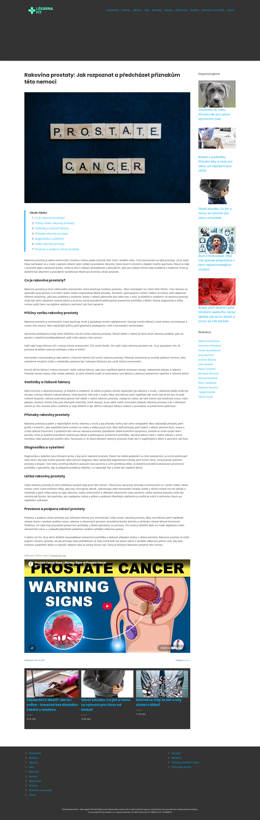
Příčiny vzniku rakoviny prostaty (54, 223)
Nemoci (168, 10)
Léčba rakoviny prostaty (50, 244)
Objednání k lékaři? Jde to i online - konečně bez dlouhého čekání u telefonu (52, 705)
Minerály (157, 10)
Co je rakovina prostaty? (50, 218)
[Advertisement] (130, 37)
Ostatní (194, 10)
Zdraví (230, 10)
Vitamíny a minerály (213, 10)
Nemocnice (182, 10)
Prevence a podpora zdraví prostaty (57, 249)
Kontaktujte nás (58, 555)
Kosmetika (113, 10)
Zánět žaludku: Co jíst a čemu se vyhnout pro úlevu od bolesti (105, 705)
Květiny (125, 10)
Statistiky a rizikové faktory (52, 228)
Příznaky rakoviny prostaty (51, 233)
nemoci (187, 660)
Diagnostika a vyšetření (49, 239)
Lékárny (137, 10)
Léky (146, 10)
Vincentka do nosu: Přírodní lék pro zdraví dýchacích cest (214, 114)
